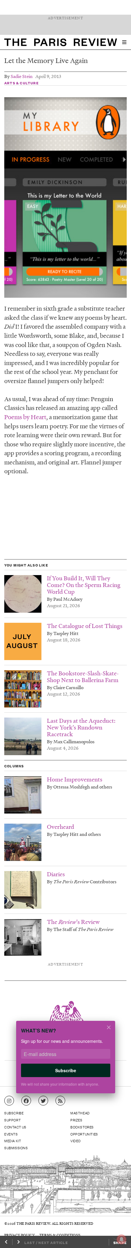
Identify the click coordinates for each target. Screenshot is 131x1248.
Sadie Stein (22, 76)
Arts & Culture (21, 82)
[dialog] (65, 1060)
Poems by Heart (25, 416)
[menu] (124, 42)
